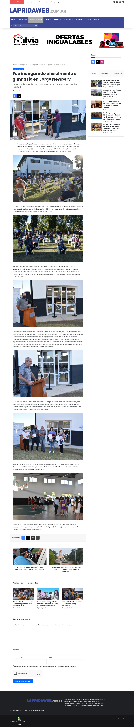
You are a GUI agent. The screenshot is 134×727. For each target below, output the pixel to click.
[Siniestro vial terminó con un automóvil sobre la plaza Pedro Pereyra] (96, 83)
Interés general (36, 19)
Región (96, 19)
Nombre (16, 649)
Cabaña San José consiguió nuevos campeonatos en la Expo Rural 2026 (23, 604)
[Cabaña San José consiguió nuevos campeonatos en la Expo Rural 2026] (23, 594)
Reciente (104, 73)
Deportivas (22, 19)
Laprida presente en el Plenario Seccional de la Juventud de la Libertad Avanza (49, 2)
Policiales (80, 19)
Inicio (13, 19)
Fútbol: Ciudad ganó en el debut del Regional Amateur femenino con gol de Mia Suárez (111, 127)
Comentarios (117, 73)
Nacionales (68, 19)
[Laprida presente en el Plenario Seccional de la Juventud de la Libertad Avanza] (96, 104)
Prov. (89, 19)
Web (50, 658)
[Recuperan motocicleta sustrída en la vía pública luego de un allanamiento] (96, 92)
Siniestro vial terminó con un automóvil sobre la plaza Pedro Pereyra (111, 83)
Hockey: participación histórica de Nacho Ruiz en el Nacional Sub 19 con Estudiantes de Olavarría (112, 116)
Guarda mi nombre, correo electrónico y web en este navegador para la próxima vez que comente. (45, 666)
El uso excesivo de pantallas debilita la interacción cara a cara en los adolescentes (47, 604)
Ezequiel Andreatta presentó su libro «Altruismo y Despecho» (72, 604)
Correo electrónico (19, 658)
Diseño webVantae (18, 721)
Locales (48, 19)
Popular (93, 73)
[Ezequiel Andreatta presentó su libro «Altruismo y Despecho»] (72, 594)
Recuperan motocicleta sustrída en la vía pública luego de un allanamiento (112, 93)
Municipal (58, 19)
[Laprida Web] (38, 10)
